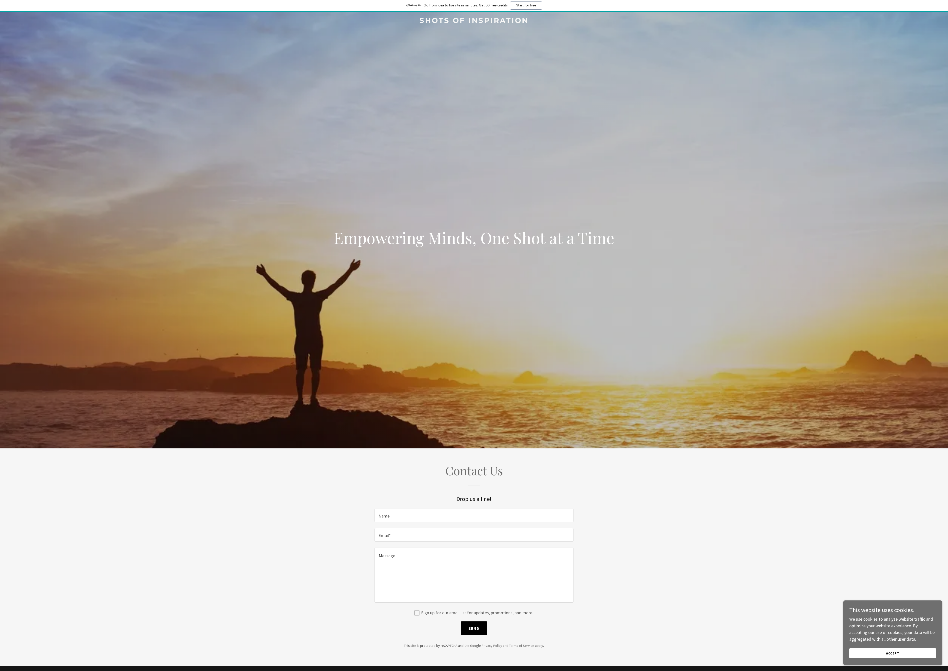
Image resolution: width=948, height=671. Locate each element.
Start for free (526, 5)
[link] (474, 21)
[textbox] (474, 515)
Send (474, 628)
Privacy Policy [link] (492, 645)
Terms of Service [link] (521, 645)
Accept (892, 653)
